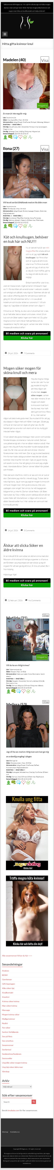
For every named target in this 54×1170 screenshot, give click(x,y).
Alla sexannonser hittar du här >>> (17, 955)
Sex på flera (7, 1036)
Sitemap (5, 1132)
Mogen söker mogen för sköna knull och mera (22, 370)
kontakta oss (27, 1163)
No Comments (34, 600)
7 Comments (29, 353)
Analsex (5, 971)
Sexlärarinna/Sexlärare (11, 1054)
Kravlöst (5, 997)
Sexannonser (7, 1045)
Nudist (5, 1023)
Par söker (6, 1027)
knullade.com (13, 1110)
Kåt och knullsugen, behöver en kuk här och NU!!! (25, 239)
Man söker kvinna (9, 1006)
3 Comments (29, 530)
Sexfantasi (6, 1049)
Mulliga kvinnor (8, 1019)
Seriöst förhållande (10, 1032)
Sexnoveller (7, 1058)
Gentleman (7, 979)
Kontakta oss (15, 1132)
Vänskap (5, 1071)
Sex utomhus (7, 1041)
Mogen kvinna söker (10, 1014)
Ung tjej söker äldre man (12, 1067)
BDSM (4, 975)
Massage (6, 1010)
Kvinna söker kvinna (10, 1001)
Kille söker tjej (8, 988)
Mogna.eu (24, 1149)
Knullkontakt (7, 992)
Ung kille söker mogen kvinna (14, 1063)
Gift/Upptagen (8, 984)
